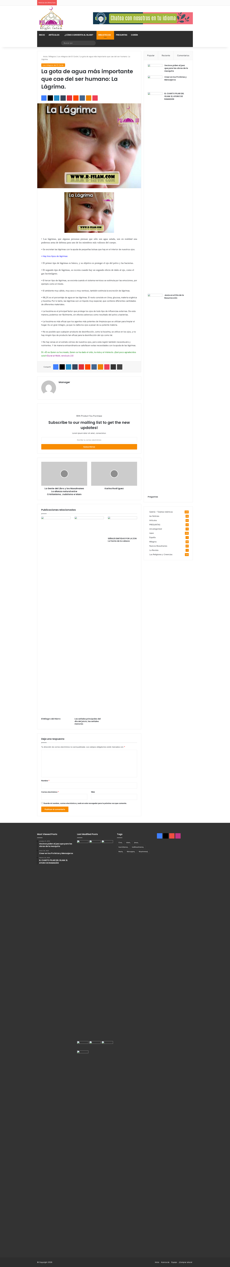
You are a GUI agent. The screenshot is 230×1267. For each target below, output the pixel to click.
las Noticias (154, 516)
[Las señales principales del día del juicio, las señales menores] (89, 616)
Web (93, 792)
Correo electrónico (50, 792)
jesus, (136, 842)
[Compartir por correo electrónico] (113, 367)
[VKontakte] (82, 98)
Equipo (174, 1262)
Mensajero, (131, 852)
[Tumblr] (63, 98)
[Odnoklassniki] (88, 98)
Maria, (120, 852)
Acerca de (165, 1262)
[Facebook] (44, 98)
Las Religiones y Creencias (160, 554)
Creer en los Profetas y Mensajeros (175, 78)
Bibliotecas (104, 35)
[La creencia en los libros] (95, 843)
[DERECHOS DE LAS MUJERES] (107, 940)
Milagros (52, 56)
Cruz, (120, 842)
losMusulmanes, (138, 847)
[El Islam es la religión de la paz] (95, 1045)
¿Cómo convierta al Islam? (79, 35)
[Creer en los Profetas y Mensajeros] (155, 83)
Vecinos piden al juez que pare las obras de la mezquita (176, 68)
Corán (134, 35)
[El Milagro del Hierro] (56, 616)
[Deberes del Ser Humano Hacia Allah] (82, 1044)
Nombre (45, 781)
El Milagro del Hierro (51, 718)
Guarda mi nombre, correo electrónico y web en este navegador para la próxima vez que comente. (85, 803)
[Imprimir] (119, 367)
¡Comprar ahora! (185, 1262)
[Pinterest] (69, 98)
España (152, 537)
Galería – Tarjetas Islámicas (161, 512)
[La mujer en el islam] (82, 1150)
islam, (128, 842)
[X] (50, 98)
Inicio (42, 35)
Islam (151, 533)
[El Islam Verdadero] (51, 18)
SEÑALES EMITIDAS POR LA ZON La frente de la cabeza (122, 539)
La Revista (153, 550)
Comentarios (183, 55)
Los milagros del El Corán (67, 56)
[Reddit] (76, 98)
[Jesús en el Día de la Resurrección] (155, 394)
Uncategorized (155, 529)
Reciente (166, 55)
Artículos (54, 35)
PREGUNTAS (121, 35)
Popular (151, 55)
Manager (64, 382)
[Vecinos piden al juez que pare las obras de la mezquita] (155, 69)
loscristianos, (123, 847)
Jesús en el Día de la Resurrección (174, 296)
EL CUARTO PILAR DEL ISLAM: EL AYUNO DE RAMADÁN (174, 96)
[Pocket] (95, 98)
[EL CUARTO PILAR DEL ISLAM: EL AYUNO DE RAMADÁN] (155, 192)
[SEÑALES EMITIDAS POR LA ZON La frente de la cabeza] (122, 526)
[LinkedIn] (56, 98)
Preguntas (153, 496)
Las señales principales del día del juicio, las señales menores (88, 721)
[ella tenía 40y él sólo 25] (82, 940)
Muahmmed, (143, 852)
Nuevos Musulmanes (158, 546)
